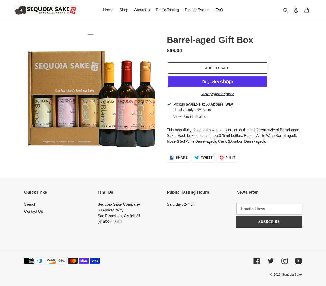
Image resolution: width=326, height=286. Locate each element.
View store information (189, 117)
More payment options (217, 94)
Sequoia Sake (292, 274)
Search (30, 204)
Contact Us (33, 211)
